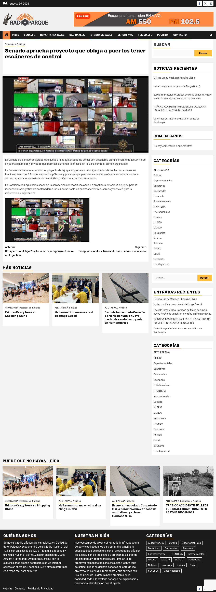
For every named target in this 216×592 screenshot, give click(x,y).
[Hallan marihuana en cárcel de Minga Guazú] (75, 288)
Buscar (162, 44)
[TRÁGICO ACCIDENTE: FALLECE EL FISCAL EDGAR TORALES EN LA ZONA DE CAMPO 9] (188, 481)
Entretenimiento (162, 201)
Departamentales (52, 35)
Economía (159, 196)
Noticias (21, 44)
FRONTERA (160, 206)
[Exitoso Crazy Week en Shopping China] (26, 288)
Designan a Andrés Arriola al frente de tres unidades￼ (112, 249)
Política (162, 35)
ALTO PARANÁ (11, 308)
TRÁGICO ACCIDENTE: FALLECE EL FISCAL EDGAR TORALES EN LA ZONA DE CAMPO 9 (187, 509)
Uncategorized (161, 264)
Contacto (180, 35)
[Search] (211, 35)
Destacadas (25, 308)
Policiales (145, 35)
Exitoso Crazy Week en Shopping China (20, 314)
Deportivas (125, 35)
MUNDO (158, 222)
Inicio (15, 35)
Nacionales (77, 35)
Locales (29, 35)
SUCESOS (159, 259)
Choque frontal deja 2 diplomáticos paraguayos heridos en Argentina (39, 251)
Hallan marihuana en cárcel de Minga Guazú (74, 314)
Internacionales (101, 35)
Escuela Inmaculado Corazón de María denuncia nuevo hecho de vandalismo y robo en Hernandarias (125, 317)
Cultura (157, 175)
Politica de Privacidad (40, 588)
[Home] (6, 35)
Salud (157, 253)
